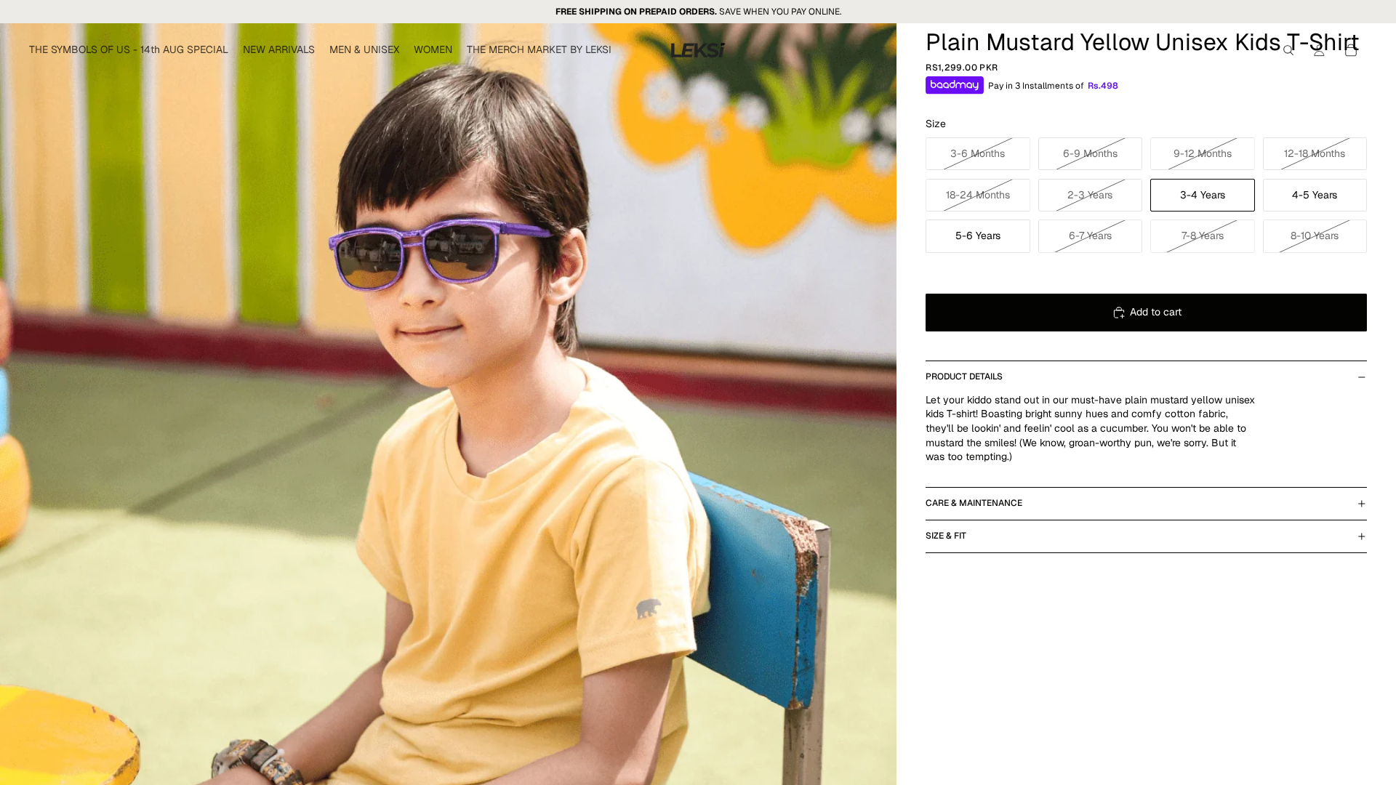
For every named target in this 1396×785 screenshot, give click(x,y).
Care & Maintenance (974, 503)
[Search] (1288, 50)
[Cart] (1351, 50)
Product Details (964, 376)
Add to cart (1156, 311)
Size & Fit (946, 536)
